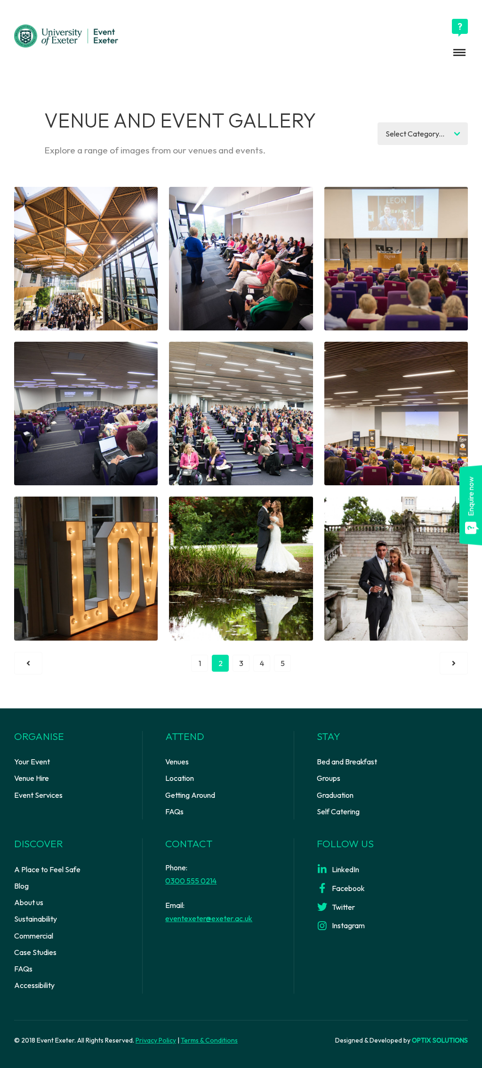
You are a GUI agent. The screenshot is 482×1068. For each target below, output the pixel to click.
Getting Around (190, 795)
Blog (21, 886)
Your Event (32, 761)
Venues (177, 761)
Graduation (335, 795)
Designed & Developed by (401, 1040)
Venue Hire (31, 778)
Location (179, 778)
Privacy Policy (156, 1040)
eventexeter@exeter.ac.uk (208, 918)
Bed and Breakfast (347, 761)
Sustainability (35, 918)
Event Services (38, 795)
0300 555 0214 (191, 880)
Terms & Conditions (209, 1040)
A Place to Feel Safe (47, 869)
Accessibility (34, 985)
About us (28, 902)
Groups (328, 778)
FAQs (174, 811)
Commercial (33, 935)
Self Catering (338, 811)
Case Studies (35, 952)
